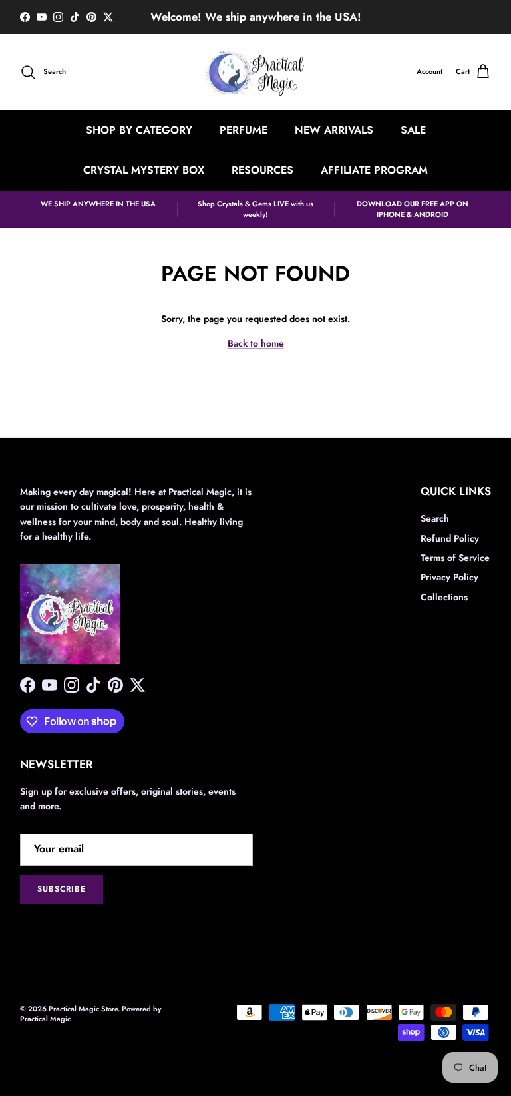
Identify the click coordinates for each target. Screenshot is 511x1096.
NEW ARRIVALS (334, 130)
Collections (444, 597)
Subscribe (61, 889)
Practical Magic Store (83, 1009)
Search (435, 518)
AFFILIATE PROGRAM (374, 170)
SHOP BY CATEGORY (139, 130)
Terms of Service (455, 557)
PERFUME (243, 130)
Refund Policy (450, 538)
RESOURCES (262, 170)
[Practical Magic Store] (255, 72)
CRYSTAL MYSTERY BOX (143, 170)
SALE (413, 130)
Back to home (256, 343)
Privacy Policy (449, 577)
